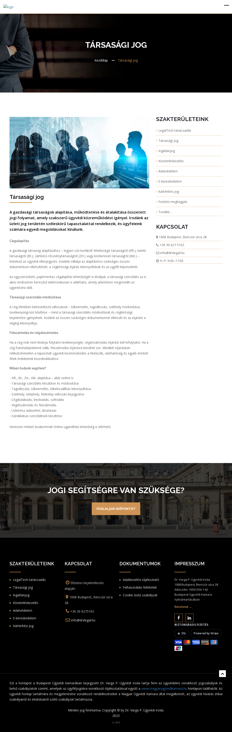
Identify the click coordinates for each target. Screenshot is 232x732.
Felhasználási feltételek (140, 587)
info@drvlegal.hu (172, 253)
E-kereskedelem (170, 181)
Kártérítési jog (168, 191)
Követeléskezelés (171, 161)
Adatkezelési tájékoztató (141, 580)
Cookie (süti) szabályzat (140, 595)
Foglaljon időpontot (116, 508)
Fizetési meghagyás (172, 202)
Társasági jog (168, 140)
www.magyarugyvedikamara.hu (164, 688)
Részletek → (183, 607)
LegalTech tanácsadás (174, 130)
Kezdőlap (101, 60)
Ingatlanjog (166, 151)
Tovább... (165, 212)
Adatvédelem (168, 171)
